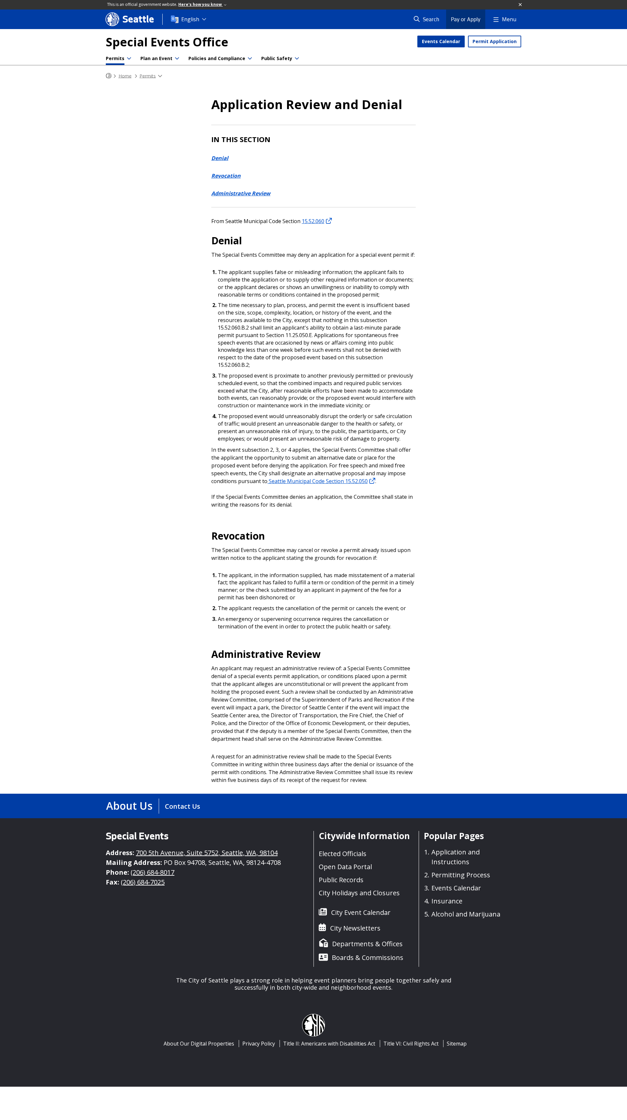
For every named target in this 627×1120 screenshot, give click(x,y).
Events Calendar (441, 41)
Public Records (341, 879)
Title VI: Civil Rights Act (411, 1043)
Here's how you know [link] (200, 4)
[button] (520, 5)
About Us (129, 806)
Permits (115, 58)
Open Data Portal (345, 866)
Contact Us (182, 806)
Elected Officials (342, 853)
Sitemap (457, 1043)
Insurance (446, 901)
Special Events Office (167, 42)
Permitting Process (460, 874)
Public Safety (276, 58)
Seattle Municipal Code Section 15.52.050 (317, 481)
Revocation (226, 175)
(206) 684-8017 (152, 872)
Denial (219, 158)
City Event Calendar (361, 912)
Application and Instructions (455, 857)
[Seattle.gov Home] (109, 76)
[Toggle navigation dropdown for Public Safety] (297, 58)
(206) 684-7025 (143, 882)
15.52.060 (313, 221)
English (190, 19)
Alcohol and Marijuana (465, 914)
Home (125, 76)
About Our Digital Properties (199, 1043)
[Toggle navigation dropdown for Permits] (129, 58)
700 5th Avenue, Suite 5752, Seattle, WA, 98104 (207, 852)
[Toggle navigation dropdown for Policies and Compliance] (250, 58)
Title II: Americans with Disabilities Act (329, 1043)
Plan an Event (156, 58)
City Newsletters (355, 928)
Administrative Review (240, 193)
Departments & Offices (367, 943)
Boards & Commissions (367, 957)
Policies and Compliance (216, 58)
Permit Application (495, 41)
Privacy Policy (258, 1043)
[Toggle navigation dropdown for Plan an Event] (177, 58)
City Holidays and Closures (359, 892)
